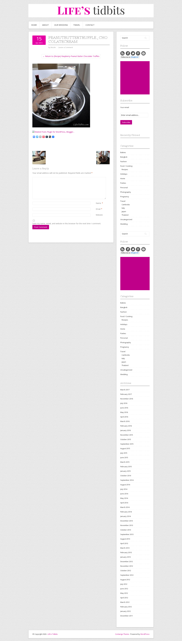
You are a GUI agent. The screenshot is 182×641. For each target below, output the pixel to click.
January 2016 (125, 430)
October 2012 (125, 570)
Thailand (125, 215)
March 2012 (125, 602)
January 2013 (125, 557)
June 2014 (124, 493)
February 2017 (126, 394)
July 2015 (123, 453)
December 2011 (126, 616)
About (45, 25)
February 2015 (126, 466)
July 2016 (123, 403)
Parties (123, 183)
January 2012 (125, 611)
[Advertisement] (140, 77)
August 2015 (125, 448)
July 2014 (123, 489)
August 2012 (125, 579)
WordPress (144, 634)
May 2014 (124, 498)
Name (98, 203)
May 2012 (124, 593)
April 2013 (124, 543)
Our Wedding (61, 25)
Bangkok (123, 157)
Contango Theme (122, 634)
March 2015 (125, 462)
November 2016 (126, 398)
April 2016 (124, 417)
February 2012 (126, 606)
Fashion (123, 161)
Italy (123, 208)
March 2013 (125, 548)
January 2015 (125, 471)
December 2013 (126, 521)
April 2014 (124, 502)
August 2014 (125, 484)
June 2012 (124, 588)
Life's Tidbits (53, 634)
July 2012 (123, 584)
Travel (76, 25)
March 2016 (125, 421)
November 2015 (126, 435)
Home (34, 25)
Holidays (123, 174)
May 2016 (124, 412)
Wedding (124, 224)
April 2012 (124, 597)
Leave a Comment (65, 47)
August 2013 (125, 539)
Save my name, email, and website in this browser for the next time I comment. (66, 223)
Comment (96, 178)
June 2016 (124, 408)
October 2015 (125, 439)
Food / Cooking (126, 166)
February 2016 (126, 426)
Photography (125, 192)
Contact (90, 25)
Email (98, 209)
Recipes (125, 169)
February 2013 (126, 552)
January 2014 (125, 516)
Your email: (124, 107)
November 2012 (126, 566)
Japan (124, 211)
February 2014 (126, 512)
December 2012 (126, 561)
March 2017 (125, 389)
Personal (124, 187)
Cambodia (126, 204)
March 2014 (125, 507)
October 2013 (125, 530)
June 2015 (124, 457)
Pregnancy (124, 196)
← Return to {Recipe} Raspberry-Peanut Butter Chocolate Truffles (71, 56)
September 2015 (127, 444)
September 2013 (127, 534)
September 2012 (127, 575)
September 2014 (127, 480)
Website (99, 215)
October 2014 (125, 475)
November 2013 (126, 525)
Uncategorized (126, 219)
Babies (123, 152)
